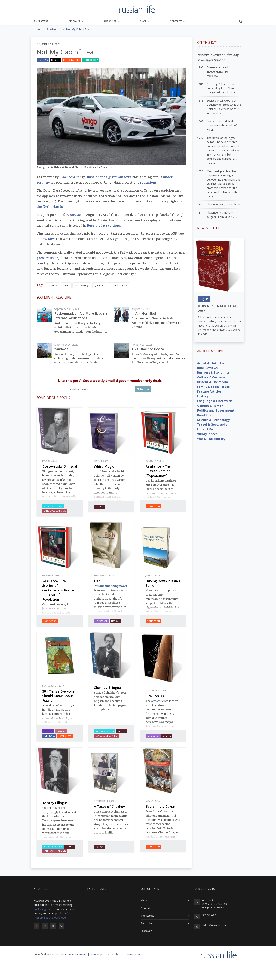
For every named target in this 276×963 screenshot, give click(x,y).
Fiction (99, 506)
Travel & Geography (212, 424)
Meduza (75, 215)
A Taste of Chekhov (109, 806)
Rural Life (204, 415)
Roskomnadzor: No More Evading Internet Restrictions (80, 315)
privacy (53, 285)
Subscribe (109, 21)
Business (43, 60)
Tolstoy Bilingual (55, 802)
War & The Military (211, 439)
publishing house (44, 909)
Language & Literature (214, 401)
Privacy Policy (77, 954)
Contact (176, 21)
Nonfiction (153, 506)
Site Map (96, 954)
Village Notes (207, 434)
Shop (143, 21)
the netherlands (118, 285)
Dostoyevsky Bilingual (59, 466)
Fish (97, 581)
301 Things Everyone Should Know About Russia (58, 696)
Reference (49, 735)
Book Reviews (207, 368)
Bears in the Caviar (160, 806)
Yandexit (61, 349)
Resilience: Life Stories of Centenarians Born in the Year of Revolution (58, 590)
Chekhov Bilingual (107, 687)
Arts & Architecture (211, 363)
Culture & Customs (211, 377)
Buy (202, 299)
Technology (91, 60)
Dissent (55, 60)
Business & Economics (213, 372)
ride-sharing (81, 285)
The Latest (41, 21)
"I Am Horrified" (144, 313)
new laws (47, 239)
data (66, 285)
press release (47, 258)
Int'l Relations (71, 60)
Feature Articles (209, 391)
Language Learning (55, 510)
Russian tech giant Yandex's (109, 177)
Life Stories (155, 696)
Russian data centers (103, 225)
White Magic (104, 466)
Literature (101, 621)
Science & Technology (213, 420)
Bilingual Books (53, 506)
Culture (48, 731)
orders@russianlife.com (214, 925)
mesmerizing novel (113, 586)
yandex (99, 285)
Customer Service (135, 954)
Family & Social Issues (213, 387)
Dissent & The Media (212, 382)
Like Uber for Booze (148, 349)
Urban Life (205, 429)
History (61, 731)
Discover (74, 21)
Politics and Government (216, 410)
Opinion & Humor (210, 406)
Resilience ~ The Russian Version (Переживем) (158, 471)
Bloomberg (67, 177)
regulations (147, 182)
